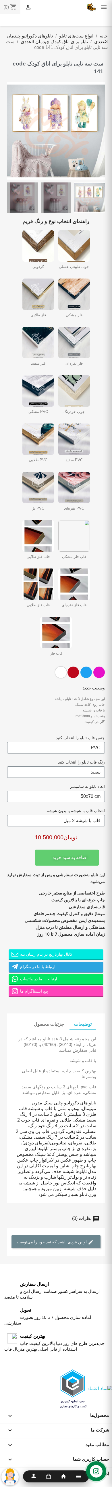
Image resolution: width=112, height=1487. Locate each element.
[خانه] (63, 1476)
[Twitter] (86, 672)
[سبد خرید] (48, 1476)
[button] (12, 131)
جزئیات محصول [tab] (49, 1024)
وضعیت (98, 688)
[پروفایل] (33, 1476)
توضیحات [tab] (83, 1024)
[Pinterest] (73, 672)
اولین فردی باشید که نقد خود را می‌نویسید (52, 1241)
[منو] (78, 1476)
